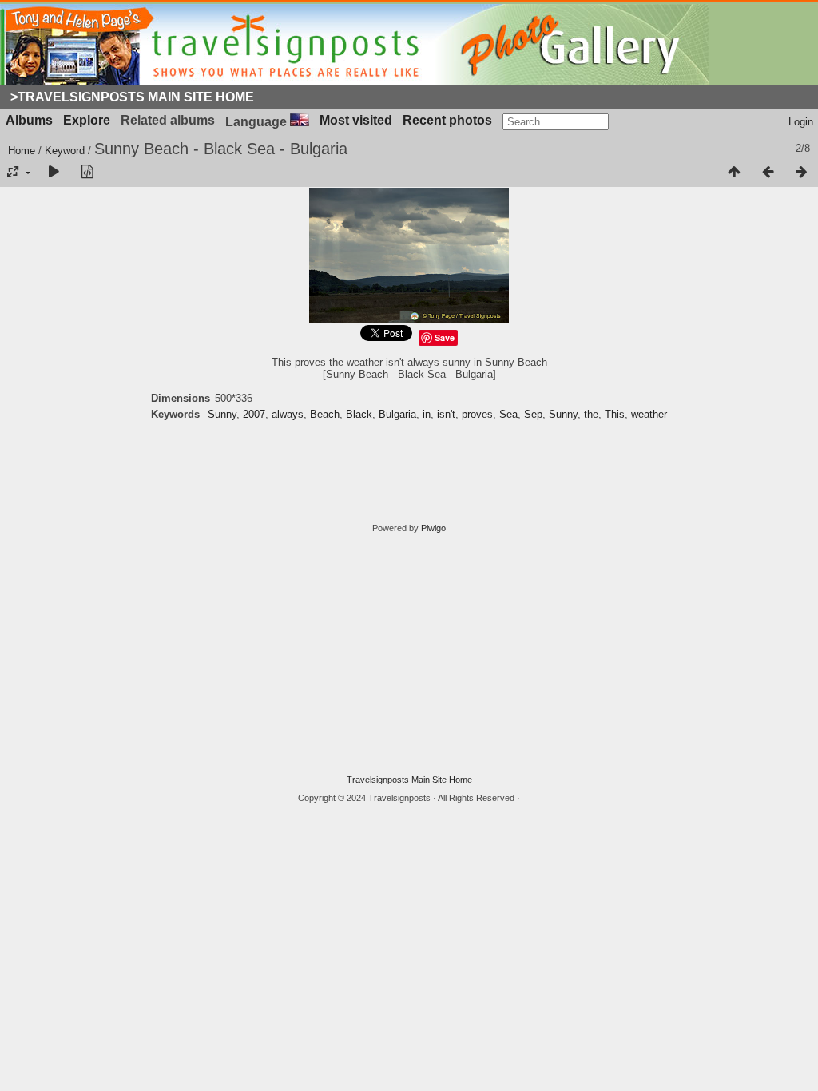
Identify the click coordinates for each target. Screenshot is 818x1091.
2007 (254, 414)
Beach (325, 414)
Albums (29, 120)
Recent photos (447, 120)
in (427, 414)
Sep (533, 414)
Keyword (65, 151)
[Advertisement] (409, 654)
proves (477, 414)
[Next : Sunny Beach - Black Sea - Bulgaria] (801, 173)
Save (445, 337)
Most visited (356, 120)
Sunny (563, 414)
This (615, 414)
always (288, 414)
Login (800, 122)
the (591, 414)
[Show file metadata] (87, 173)
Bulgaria (397, 414)
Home (21, 151)
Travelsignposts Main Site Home (409, 779)
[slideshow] (53, 173)
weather (649, 414)
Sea (508, 414)
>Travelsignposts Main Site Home (132, 97)
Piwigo (433, 528)
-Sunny (220, 414)
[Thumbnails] (734, 173)
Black (359, 414)
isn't (446, 414)
